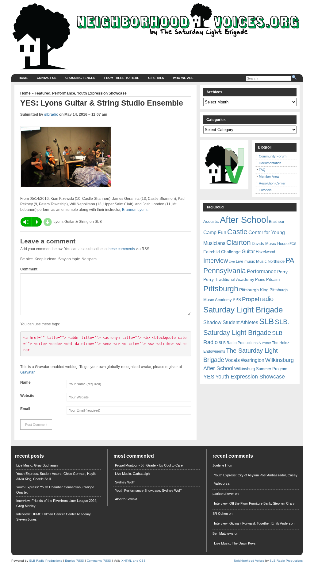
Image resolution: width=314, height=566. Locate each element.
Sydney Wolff (125, 482)
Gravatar (27, 372)
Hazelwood (265, 252)
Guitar (248, 251)
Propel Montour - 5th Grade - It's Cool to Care (149, 465)
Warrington (252, 360)
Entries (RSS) (74, 560)
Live (232, 261)
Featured (42, 93)
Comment (28, 269)
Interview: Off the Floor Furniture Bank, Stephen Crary (254, 503)
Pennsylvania (224, 271)
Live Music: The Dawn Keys (235, 543)
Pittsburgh (220, 289)
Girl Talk (156, 77)
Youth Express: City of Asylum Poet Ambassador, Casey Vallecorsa (255, 479)
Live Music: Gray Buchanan (37, 465)
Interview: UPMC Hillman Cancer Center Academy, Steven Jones (53, 516)
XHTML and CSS (133, 560)
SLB (266, 321)
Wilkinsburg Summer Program (260, 368)
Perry (282, 271)
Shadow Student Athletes (230, 322)
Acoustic (211, 221)
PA (289, 260)
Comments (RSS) (99, 560)
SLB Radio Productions (238, 343)
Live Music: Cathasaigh (132, 473)
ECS (292, 244)
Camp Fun (214, 232)
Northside (276, 261)
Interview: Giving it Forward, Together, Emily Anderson (254, 523)
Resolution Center (272, 183)
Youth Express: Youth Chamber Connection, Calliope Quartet (55, 489)
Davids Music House (270, 243)
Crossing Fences (80, 77)
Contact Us (46, 77)
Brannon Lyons (134, 209)
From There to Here (121, 77)
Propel (250, 299)
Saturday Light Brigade (243, 309)
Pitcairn (273, 279)
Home (23, 77)
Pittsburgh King (254, 289)
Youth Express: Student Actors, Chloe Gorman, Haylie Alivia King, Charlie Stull (56, 476)
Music (261, 261)
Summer (264, 343)
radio (267, 299)
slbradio (51, 114)
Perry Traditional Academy (228, 279)
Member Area (269, 176)
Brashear (276, 221)
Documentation (270, 163)
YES (208, 377)
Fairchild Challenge (222, 251)
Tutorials (265, 190)
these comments (121, 249)
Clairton (238, 242)
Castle (237, 232)
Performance (63, 93)
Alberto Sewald (126, 499)
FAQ (262, 170)
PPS (237, 299)
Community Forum (272, 156)
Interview (215, 260)
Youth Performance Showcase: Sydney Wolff (148, 490)
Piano (260, 279)
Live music (245, 261)
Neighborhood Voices (249, 560)
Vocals (232, 360)
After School (244, 220)
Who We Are (183, 77)
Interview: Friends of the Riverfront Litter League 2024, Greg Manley (56, 503)
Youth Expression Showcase (102, 93)
